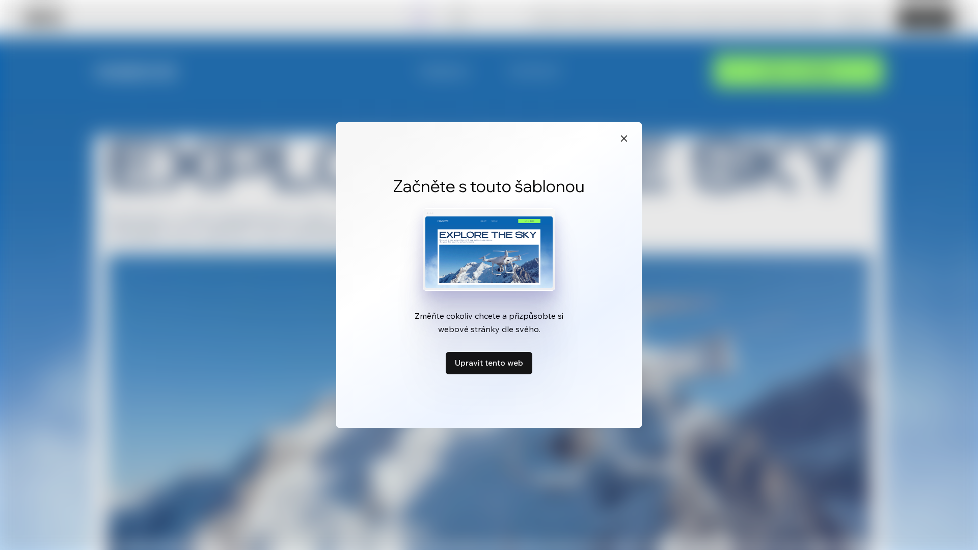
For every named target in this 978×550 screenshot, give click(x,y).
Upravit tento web (489, 363)
